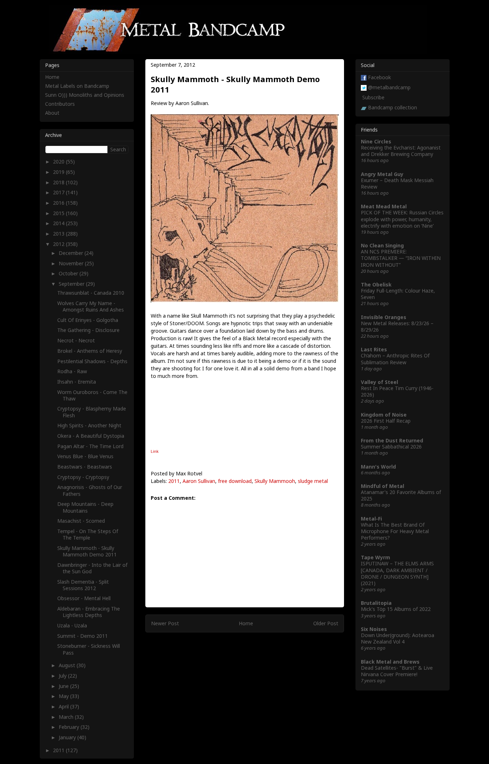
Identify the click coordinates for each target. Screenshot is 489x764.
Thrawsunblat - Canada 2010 (90, 292)
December (71, 253)
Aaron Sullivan (199, 481)
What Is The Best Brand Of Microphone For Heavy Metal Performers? (395, 531)
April (64, 706)
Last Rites (374, 349)
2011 (174, 481)
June (64, 686)
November (72, 263)
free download (235, 481)
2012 (59, 244)
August (68, 665)
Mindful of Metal (382, 486)
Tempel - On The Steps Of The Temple (87, 534)
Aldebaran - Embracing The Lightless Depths (88, 611)
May (64, 696)
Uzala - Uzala (72, 625)
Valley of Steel (379, 382)
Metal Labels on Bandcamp (77, 85)
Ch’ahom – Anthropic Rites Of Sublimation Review (395, 358)
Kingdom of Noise (384, 414)
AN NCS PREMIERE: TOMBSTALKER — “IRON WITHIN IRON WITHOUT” (401, 258)
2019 (59, 172)
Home (246, 623)
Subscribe (373, 97)
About (52, 112)
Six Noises (374, 629)
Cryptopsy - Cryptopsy (83, 477)
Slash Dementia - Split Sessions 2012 (83, 585)
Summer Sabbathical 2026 (391, 446)
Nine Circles (376, 141)
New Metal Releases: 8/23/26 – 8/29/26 (397, 326)
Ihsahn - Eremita (76, 381)
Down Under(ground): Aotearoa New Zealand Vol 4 (397, 638)
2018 (59, 182)
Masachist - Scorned (81, 520)
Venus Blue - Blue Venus (85, 456)
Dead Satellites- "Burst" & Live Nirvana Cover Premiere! (397, 671)
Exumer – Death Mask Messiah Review (397, 183)
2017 (59, 192)
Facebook (379, 77)
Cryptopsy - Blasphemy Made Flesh (91, 411)
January (68, 737)
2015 (59, 213)
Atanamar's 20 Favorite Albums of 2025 (401, 495)
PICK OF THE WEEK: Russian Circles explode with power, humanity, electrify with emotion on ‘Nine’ (402, 219)
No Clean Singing (382, 245)
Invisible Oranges (383, 317)
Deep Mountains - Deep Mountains (85, 507)
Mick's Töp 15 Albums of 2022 (396, 609)
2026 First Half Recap (386, 420)
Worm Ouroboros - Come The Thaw (92, 395)
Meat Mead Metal (384, 206)
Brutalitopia (376, 602)
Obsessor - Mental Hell (84, 598)
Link (155, 451)
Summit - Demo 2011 (82, 635)
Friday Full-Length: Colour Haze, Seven (398, 293)
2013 (59, 233)
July (63, 675)
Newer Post (165, 623)
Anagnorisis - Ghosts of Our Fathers (89, 490)
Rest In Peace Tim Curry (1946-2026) (397, 391)
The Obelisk (376, 284)
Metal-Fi (371, 518)
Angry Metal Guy (382, 174)
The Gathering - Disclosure (88, 330)
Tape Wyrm (375, 557)
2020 (59, 161)
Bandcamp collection (392, 107)
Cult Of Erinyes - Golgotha (87, 320)
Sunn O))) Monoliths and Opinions (84, 94)
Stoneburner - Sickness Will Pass (88, 649)
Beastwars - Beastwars (84, 466)
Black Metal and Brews (390, 661)
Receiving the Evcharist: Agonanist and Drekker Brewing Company (401, 150)
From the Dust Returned (392, 440)
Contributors (60, 103)
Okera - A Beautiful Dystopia (90, 435)
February (70, 726)
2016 (59, 202)
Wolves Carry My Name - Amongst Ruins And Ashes (90, 306)
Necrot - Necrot (76, 340)
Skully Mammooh (275, 481)
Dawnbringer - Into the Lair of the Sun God (92, 568)
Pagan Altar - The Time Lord (90, 446)
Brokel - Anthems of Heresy (89, 350)
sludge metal (313, 481)
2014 (59, 223)
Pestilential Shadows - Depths (92, 361)
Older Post (325, 623)
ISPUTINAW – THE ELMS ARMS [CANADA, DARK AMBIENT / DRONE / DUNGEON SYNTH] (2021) (397, 573)
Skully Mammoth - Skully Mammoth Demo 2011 (87, 551)
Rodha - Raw (72, 371)
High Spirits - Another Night (89, 425)
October (69, 273)
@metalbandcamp (389, 87)
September (72, 283)
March (67, 716)
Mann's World (378, 466)
